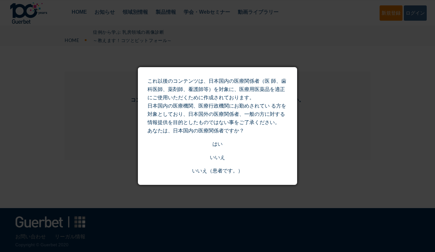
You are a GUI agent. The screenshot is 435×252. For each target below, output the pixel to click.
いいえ (217, 157)
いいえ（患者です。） (217, 170)
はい (217, 144)
